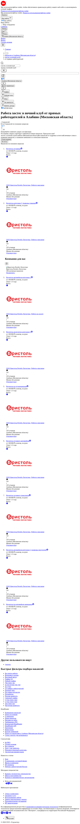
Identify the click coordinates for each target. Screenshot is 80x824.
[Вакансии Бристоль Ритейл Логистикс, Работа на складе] (42, 300)
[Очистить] (4, 70)
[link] (4, 33)
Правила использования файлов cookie (36, 13)
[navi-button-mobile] (3, 45)
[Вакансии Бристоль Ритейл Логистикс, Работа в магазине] (42, 171)
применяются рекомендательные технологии (42, 807)
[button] (3, 38)
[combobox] (10, 66)
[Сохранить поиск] (3, 76)
